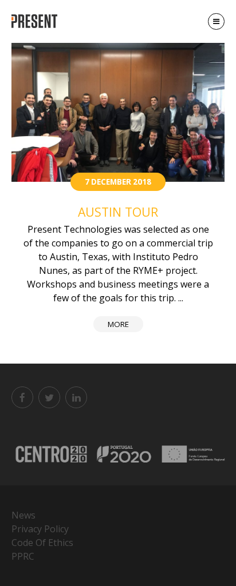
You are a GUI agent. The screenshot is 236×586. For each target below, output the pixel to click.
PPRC (22, 556)
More (118, 324)
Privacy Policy (40, 529)
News (23, 515)
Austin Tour (118, 212)
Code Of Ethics (42, 542)
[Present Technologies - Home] (35, 21)
